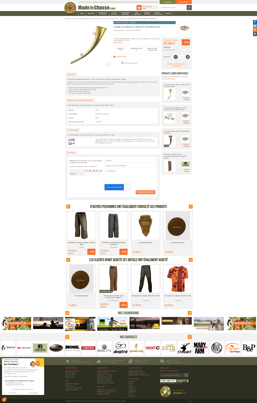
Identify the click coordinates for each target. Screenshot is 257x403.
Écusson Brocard (145, 243)
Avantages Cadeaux (103, 394)
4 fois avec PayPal (140, 362)
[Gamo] (153, 348)
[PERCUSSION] (48, 323)
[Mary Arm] (201, 348)
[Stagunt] (185, 348)
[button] (4, 399)
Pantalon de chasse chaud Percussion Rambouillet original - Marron (175, 156)
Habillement (132, 392)
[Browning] (137, 348)
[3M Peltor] (24, 348)
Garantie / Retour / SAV (104, 377)
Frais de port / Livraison (104, 375)
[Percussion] (40, 348)
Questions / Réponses (72, 384)
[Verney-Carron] (56, 348)
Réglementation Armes (135, 371)
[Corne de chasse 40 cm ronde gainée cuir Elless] (170, 141)
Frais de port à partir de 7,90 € (81, 362)
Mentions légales (70, 373)
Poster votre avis (145, 192)
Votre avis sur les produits (105, 383)
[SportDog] (233, 348)
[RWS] (217, 348)
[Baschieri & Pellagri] (249, 348)
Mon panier (147, 7)
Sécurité (131, 388)
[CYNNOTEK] (80, 324)
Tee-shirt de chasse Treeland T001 (177, 296)
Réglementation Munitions (137, 373)
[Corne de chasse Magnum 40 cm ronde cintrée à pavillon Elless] (170, 117)
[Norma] (88, 348)
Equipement (132, 390)
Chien (130, 394)
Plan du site (69, 386)
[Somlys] (8, 348)
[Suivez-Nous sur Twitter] (192, 401)
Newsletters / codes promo (106, 392)
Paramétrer (12, 393)
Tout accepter (33, 393)
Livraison (75, 360)
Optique (131, 386)
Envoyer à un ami (131, 63)
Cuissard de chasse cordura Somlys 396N (81, 243)
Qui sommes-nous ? (71, 371)
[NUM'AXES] (209, 324)
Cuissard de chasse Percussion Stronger (113, 243)
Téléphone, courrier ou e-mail (175, 362)
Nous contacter (70, 375)
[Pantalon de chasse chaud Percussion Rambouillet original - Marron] (170, 166)
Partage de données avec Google (15, 384)
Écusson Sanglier (178, 243)
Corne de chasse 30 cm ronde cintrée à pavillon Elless (176, 85)
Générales (131, 396)
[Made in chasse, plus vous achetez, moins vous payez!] (90, 5)
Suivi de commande (71, 390)
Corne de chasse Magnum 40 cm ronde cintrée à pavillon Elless (175, 109)
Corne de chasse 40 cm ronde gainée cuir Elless (176, 132)
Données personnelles (104, 381)
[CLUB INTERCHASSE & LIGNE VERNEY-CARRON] (145, 323)
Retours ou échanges (110, 362)
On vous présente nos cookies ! (14, 383)
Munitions (131, 382)
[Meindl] (72, 348)
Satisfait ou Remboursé (104, 379)
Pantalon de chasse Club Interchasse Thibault (113, 297)
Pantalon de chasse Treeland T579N (146, 296)
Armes (130, 384)
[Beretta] (104, 348)
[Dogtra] (120, 348)
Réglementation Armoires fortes (138, 375)
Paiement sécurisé (142, 360)
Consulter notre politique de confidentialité (15, 376)
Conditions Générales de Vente (107, 371)
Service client (172, 360)
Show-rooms (69, 377)
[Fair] (169, 348)
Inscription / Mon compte (73, 388)
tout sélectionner (170, 78)
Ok (186, 375)
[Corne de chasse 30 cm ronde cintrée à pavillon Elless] (170, 94)
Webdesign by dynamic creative (117, 401)
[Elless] (185, 28)
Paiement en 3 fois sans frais (106, 390)
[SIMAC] (177, 321)
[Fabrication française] (71, 142)
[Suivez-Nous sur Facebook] (188, 401)
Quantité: (167, 57)
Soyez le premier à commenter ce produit (126, 30)
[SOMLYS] (16, 323)
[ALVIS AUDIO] (112, 324)
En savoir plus (117, 42)
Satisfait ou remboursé (113, 360)
